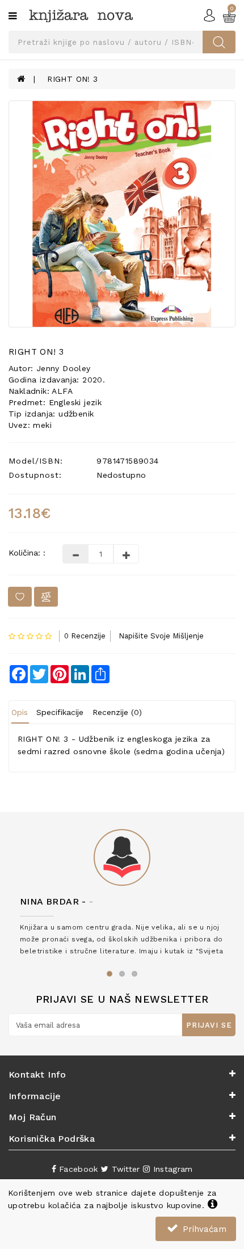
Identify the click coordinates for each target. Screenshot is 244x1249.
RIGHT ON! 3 (72, 78)
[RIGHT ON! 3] (122, 213)
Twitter (124, 1169)
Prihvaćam (203, 1229)
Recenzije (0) (117, 712)
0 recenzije (85, 636)
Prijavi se (209, 1025)
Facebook (77, 1169)
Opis (19, 712)
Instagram (171, 1169)
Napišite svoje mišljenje (161, 636)
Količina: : (27, 552)
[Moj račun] (209, 14)
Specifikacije (59, 712)
